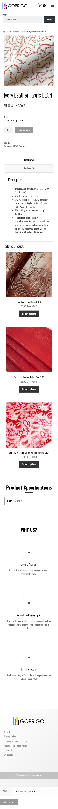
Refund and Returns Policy (15, 745)
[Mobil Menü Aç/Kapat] (53, 5)
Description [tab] (29, 160)
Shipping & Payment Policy (15, 741)
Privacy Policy (10, 736)
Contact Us (8, 750)
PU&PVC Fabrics (19, 31)
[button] (50, 39)
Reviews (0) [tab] (29, 168)
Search (5, 14)
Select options (29, 313)
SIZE (5, 116)
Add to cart (24, 129)
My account (9, 754)
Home (8, 31)
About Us (8, 732)
